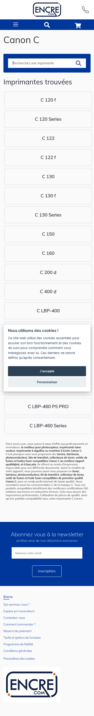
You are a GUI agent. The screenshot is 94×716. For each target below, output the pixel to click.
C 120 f (48, 100)
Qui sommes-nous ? (16, 604)
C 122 (48, 138)
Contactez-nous (14, 618)
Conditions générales (17, 651)
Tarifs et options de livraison (22, 637)
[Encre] (31, 684)
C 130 (48, 176)
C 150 (48, 234)
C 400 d (48, 291)
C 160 (48, 253)
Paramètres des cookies (19, 658)
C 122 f (48, 157)
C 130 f (48, 195)
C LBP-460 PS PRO (48, 406)
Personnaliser (47, 382)
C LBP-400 (48, 310)
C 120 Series (48, 119)
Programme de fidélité (18, 644)
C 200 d (48, 272)
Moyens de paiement (17, 631)
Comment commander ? (19, 624)
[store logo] (47, 9)
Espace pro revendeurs (18, 611)
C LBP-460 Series (48, 425)
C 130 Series (48, 215)
